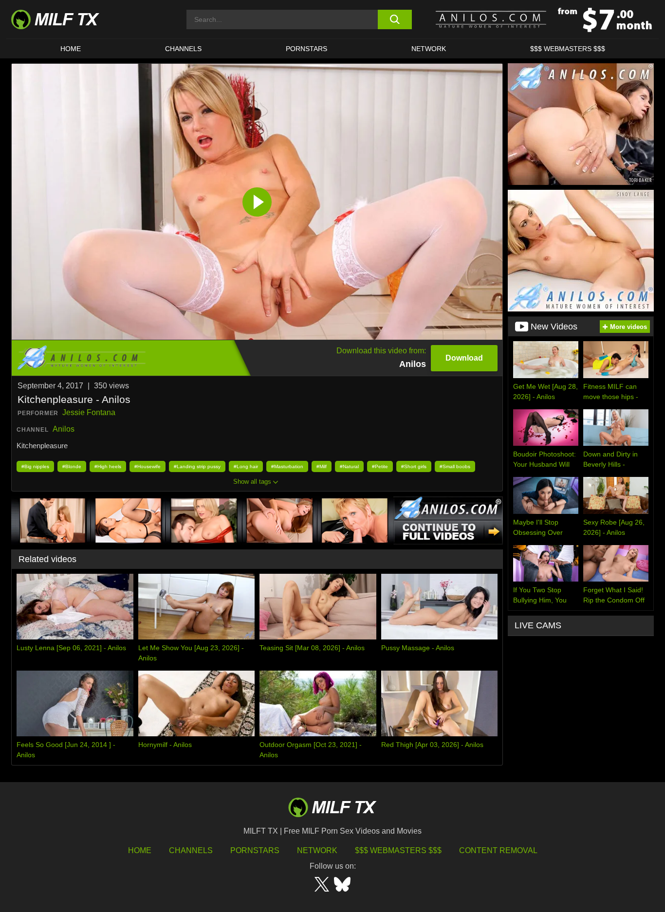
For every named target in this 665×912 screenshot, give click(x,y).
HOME (70, 49)
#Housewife (147, 466)
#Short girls (413, 466)
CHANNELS (183, 49)
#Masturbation (287, 466)
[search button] (394, 19)
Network (428, 49)
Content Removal (498, 850)
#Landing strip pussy (197, 466)
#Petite (380, 466)
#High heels (107, 466)
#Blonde (71, 466)
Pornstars (306, 49)
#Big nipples (35, 466)
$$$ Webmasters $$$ (398, 850)
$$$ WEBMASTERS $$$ (567, 49)
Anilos (63, 429)
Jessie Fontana (88, 412)
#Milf (321, 466)
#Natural (349, 466)
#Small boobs (455, 466)
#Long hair (246, 466)
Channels (191, 850)
